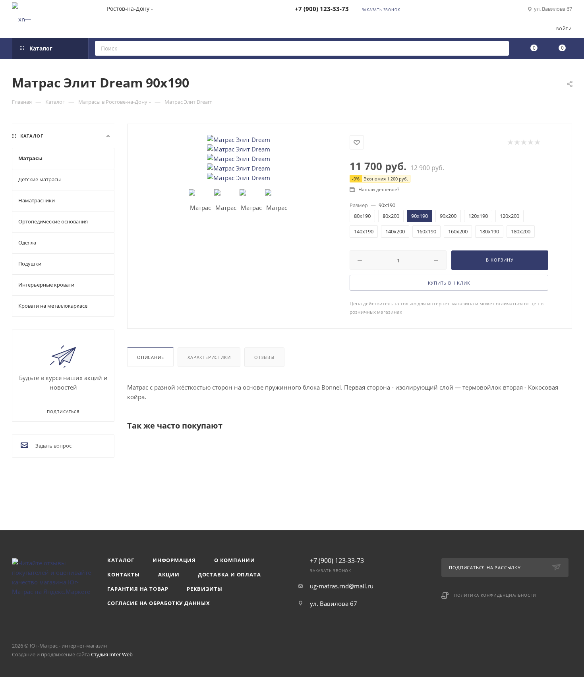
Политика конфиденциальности (495, 595)
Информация (174, 560)
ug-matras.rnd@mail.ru (341, 586)
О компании (234, 560)
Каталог (120, 560)
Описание (150, 357)
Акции (169, 574)
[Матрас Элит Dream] (238, 139)
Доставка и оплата (229, 574)
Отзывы (264, 357)
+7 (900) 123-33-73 (322, 9)
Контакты (123, 574)
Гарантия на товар (137, 588)
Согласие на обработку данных (158, 603)
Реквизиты (204, 588)
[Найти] (500, 48)
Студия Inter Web (112, 654)
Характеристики (209, 357)
